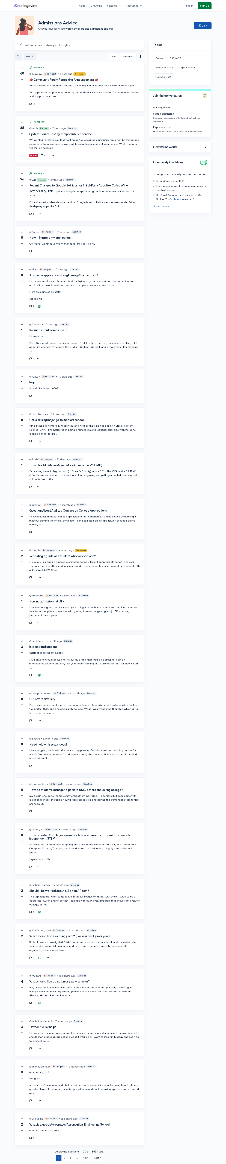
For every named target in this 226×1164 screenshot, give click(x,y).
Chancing (96, 5)
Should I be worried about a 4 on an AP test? (59, 891)
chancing (178, 199)
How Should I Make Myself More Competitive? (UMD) (65, 465)
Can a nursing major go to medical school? (57, 420)
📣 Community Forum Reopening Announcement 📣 (63, 80)
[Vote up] (22, 68)
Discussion (127, 56)
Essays (159, 58)
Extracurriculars (164, 67)
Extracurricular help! (42, 1027)
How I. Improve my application (49, 238)
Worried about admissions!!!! (48, 330)
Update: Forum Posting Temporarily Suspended (60, 134)
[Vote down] (22, 79)
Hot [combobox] (28, 56)
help (32, 382)
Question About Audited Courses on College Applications (68, 510)
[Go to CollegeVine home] (25, 6)
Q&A (113, 56)
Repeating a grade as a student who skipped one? (62, 556)
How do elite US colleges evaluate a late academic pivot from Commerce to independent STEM (80, 836)
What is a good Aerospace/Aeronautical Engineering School (69, 1124)
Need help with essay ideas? (48, 744)
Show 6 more (161, 206)
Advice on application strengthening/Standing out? (63, 275)
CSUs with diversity (42, 699)
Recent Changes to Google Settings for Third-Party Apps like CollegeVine (78, 185)
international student (43, 647)
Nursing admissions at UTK (46, 601)
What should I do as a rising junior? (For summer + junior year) (69, 936)
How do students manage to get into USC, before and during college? (76, 790)
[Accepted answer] (39, 307)
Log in (189, 5)
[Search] (18, 56)
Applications (187, 67)
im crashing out (39, 1072)
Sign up (204, 5)
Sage (82, 5)
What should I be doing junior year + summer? (59, 981)
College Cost (163, 76)
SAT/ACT (175, 58)
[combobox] (140, 56)
